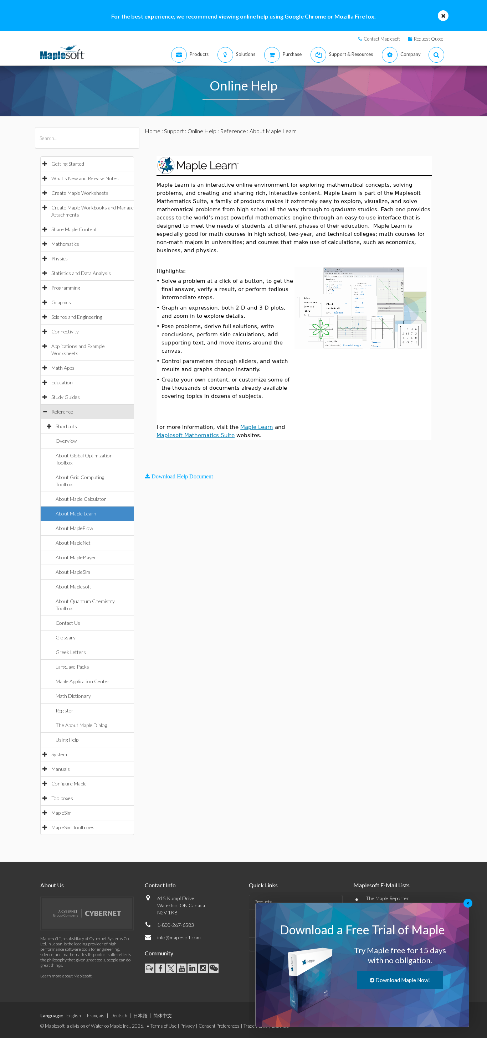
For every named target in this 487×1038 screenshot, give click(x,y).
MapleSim (61, 813)
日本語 (140, 1015)
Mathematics (65, 244)
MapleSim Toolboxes (72, 827)
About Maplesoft (73, 586)
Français (95, 1015)
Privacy (187, 1026)
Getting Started (67, 164)
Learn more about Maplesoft (66, 976)
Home (152, 131)
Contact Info (160, 885)
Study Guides (65, 397)
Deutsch (119, 1015)
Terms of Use (163, 1026)
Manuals (60, 769)
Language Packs (72, 667)
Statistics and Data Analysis (81, 273)
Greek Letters (71, 652)
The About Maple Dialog (81, 725)
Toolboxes (62, 798)
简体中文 (162, 1015)
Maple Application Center (82, 681)
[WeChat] (214, 968)
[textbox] (158, 459)
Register (64, 710)
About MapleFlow (74, 528)
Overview (66, 441)
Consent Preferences (219, 1026)
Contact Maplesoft (382, 39)
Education (62, 382)
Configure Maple (69, 783)
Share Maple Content (74, 229)
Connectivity (65, 331)
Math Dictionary (73, 696)
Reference (62, 412)
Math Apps (63, 368)
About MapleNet (73, 543)
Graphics (61, 302)
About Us (52, 885)
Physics (59, 258)
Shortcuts (66, 426)
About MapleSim (73, 572)
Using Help (67, 740)
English (73, 1015)
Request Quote (428, 39)
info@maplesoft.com (179, 937)
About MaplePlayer (76, 557)
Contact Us (68, 623)
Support (174, 131)
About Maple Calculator (81, 499)
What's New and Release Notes (85, 178)
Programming (65, 288)
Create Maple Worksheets (79, 193)
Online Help (202, 131)
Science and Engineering (76, 317)
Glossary (66, 637)
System (59, 754)
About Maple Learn (76, 513)
